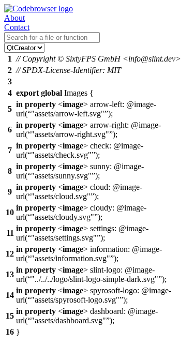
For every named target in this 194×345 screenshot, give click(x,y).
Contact (16, 27)
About (14, 17)
